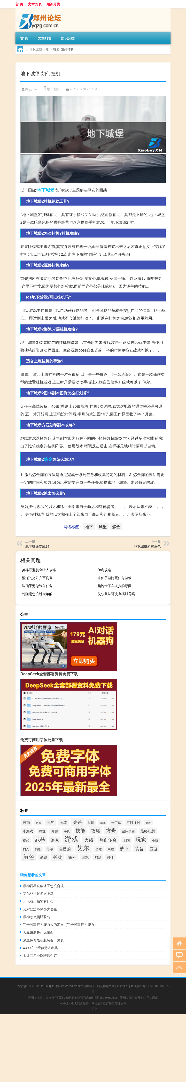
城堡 (50, 190)
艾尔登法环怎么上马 (38, 893)
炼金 (48, 459)
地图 (148, 823)
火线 (88, 839)
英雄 (98, 849)
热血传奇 (108, 840)
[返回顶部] (178, 967)
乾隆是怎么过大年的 (37, 593)
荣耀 (111, 849)
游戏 (71, 838)
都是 (97, 857)
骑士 (110, 857)
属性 (42, 831)
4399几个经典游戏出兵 (40, 947)
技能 (80, 830)
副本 (103, 823)
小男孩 (93, 1008)
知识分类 (53, 3)
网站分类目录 (86, 986)
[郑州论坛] (41, 9)
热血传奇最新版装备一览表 (43, 939)
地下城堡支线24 (37, 546)
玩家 (141, 839)
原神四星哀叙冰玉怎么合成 (43, 885)
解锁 (43, 857)
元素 (63, 822)
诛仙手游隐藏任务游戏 (115, 577)
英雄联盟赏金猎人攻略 (39, 569)
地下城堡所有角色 (147, 546)
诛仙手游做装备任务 (37, 585)
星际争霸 (128, 831)
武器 (40, 839)
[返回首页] (178, 942)
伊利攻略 (104, 569)
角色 (28, 856)
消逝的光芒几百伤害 (37, 577)
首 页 (19, 3)
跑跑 (85, 857)
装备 (139, 848)
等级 (49, 848)
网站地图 (122, 986)
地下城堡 (35, 49)
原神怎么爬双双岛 (36, 916)
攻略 (95, 830)
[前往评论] (178, 955)
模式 (26, 840)
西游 (153, 849)
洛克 (55, 840)
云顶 (26, 822)
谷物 (57, 856)
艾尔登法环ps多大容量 (40, 908)
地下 (41, 190)
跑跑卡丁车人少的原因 (115, 585)
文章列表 (35, 3)
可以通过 (133, 822)
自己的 (65, 849)
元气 (50, 822)
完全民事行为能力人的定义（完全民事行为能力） (60, 924)
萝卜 (124, 848)
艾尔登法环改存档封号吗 (116, 593)
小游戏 (28, 830)
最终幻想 (147, 830)
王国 (126, 840)
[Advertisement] (93, 1048)
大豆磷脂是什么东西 (38, 932)
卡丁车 (116, 822)
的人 (26, 849)
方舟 (111, 830)
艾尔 (83, 847)
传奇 (38, 823)
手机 (67, 831)
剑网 (91, 822)
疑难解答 (136, 986)
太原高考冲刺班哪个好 (40, 955)
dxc (35, 89)
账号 (72, 857)
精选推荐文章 (106, 986)
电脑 (155, 840)
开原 (54, 830)
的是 (38, 849)
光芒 (77, 822)
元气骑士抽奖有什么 (38, 901)
